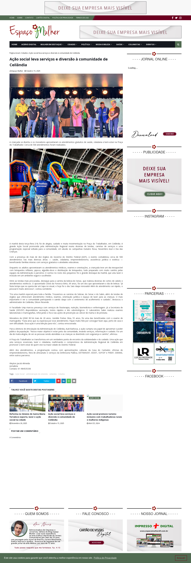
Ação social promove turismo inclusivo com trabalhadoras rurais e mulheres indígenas (104, 417)
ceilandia (52, 374)
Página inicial (15, 53)
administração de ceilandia (37, 374)
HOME (12, 18)
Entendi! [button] (181, 558)
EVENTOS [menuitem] (150, 44)
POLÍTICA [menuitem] (85, 44)
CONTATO (29, 18)
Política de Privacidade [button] (105, 558)
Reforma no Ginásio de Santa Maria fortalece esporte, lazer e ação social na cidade (27, 417)
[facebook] (172, 17)
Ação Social (19, 374)
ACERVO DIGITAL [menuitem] (28, 44)
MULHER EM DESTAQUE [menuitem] (51, 44)
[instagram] (180, 17)
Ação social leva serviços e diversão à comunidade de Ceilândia (61, 417)
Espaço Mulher (17, 71)
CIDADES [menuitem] (71, 44)
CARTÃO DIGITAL (43, 18)
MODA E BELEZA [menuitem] (103, 44)
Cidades (24, 53)
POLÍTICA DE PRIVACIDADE (62, 18)
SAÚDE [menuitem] (119, 44)
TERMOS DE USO (82, 18)
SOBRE (19, 18)
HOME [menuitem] (14, 44)
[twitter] (176, 17)
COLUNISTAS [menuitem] (134, 44)
